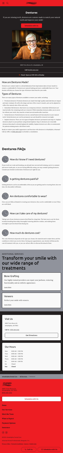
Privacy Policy (6, 444)
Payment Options (9, 423)
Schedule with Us (31, 26)
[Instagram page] (6, 432)
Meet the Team (8, 414)
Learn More (7, 287)
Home (4, 405)
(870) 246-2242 (33, 70)
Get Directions (31, 335)
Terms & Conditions (17, 444)
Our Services (7, 410)
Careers (26, 444)
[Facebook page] (3, 432)
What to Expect (8, 418)
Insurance (6, 427)
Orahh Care (32, 444)
